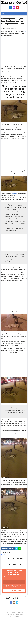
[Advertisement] (14, 51)
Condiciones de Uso (9, 614)
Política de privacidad (14, 616)
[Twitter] (17, 602)
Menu (3, 13)
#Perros (13, 552)
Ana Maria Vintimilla (7, 28)
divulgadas (14, 193)
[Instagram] (14, 602)
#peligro (4, 554)
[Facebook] (11, 602)
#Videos (20, 552)
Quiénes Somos (19, 614)
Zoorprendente (5, 612)
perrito (24, 31)
